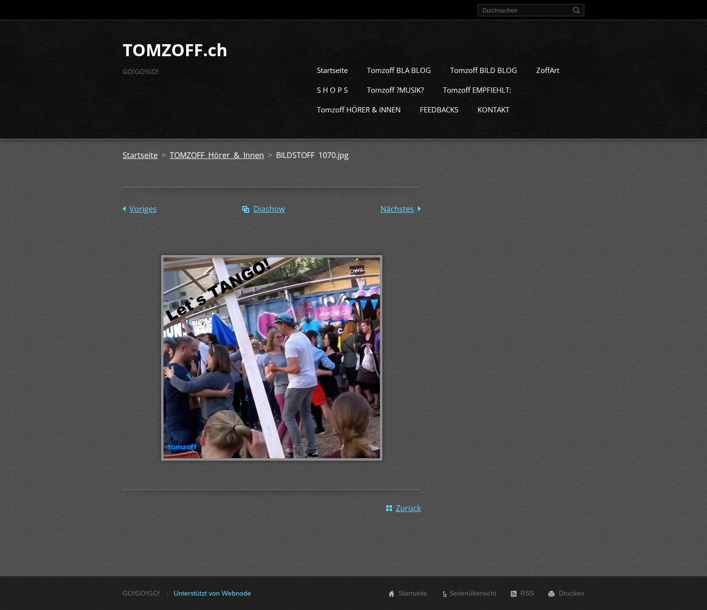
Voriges (143, 209)
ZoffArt (547, 70)
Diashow (269, 209)
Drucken (571, 593)
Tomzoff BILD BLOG (483, 70)
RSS (527, 593)
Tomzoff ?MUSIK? (395, 90)
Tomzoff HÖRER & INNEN (359, 109)
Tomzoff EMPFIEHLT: (477, 90)
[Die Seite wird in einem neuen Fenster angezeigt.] (272, 467)
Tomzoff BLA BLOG (399, 70)
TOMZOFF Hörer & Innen (217, 155)
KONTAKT (493, 109)
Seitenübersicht (472, 593)
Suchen (576, 10)
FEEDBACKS (439, 109)
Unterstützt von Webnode (212, 593)
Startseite (332, 70)
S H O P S (332, 90)
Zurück (408, 508)
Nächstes (397, 209)
